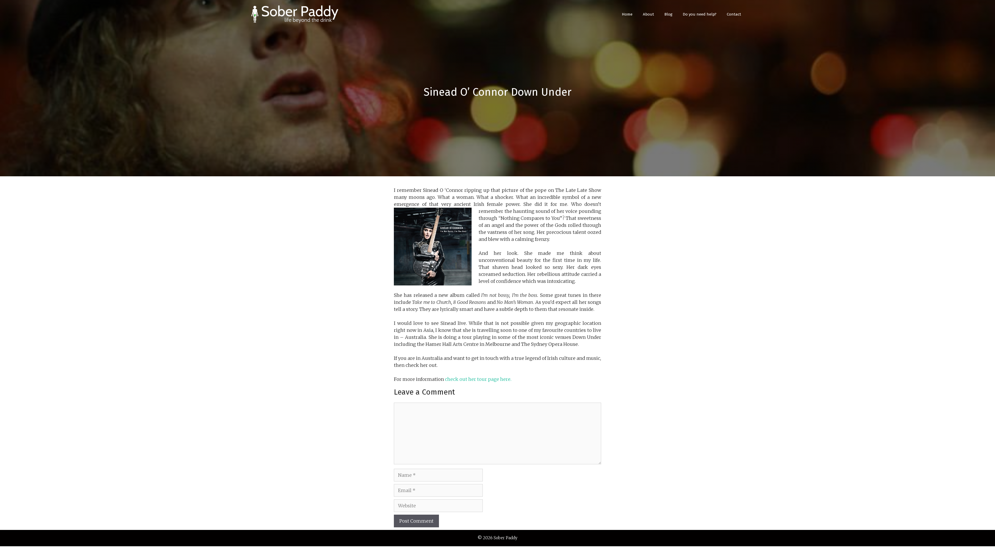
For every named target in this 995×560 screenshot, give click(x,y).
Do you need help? (699, 14)
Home (627, 14)
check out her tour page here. (478, 379)
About (648, 14)
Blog (668, 14)
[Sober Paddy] (295, 14)
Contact (734, 14)
